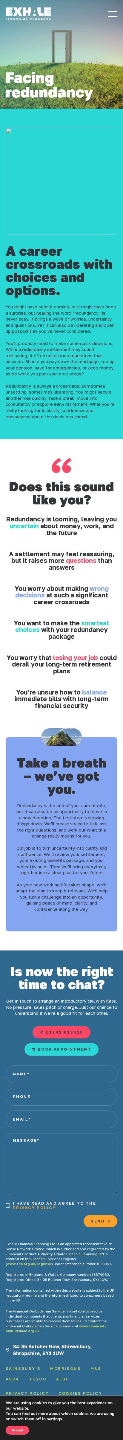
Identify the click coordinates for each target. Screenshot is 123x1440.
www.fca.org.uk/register (29, 1264)
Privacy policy (27, 1393)
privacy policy (34, 1207)
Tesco (38, 1379)
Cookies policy (80, 1393)
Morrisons (65, 1368)
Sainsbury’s (23, 1368)
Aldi (62, 1379)
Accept (17, 1430)
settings (54, 1419)
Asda (12, 1379)
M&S (95, 1368)
